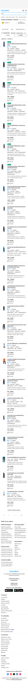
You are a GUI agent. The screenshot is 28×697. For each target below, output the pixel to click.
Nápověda (3, 652)
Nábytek (16, 554)
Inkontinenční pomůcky (6, 534)
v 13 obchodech (10, 118)
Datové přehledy (4, 646)
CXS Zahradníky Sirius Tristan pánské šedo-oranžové (14, 235)
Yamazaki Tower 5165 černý (20, 536)
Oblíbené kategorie (6, 524)
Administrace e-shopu (5, 637)
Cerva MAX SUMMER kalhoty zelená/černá (16, 457)
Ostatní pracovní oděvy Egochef (7, 552)
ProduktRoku (4, 662)
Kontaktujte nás (14, 580)
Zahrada (16, 552)
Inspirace (3, 665)
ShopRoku (3, 660)
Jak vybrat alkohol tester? (6, 566)
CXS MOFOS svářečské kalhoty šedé (15, 398)
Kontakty (3, 599)
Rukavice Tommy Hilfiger (6, 543)
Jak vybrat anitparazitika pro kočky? (7, 564)
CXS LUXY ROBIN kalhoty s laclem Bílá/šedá (16, 343)
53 (21, 515)
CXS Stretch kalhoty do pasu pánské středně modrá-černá (15, 437)
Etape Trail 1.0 (17, 534)
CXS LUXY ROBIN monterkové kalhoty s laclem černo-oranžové (16, 380)
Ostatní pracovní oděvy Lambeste (7, 554)
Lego (16, 551)
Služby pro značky (5, 645)
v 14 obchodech (10, 242)
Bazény (16, 547)
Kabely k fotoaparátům (6, 527)
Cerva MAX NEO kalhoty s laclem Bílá (15, 491)
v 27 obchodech (10, 57)
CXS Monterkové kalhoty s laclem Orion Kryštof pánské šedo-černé (16, 266)
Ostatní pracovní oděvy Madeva (7, 551)
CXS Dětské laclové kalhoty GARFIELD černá (15, 306)
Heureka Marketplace (5, 643)
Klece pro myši (4, 539)
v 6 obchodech (10, 338)
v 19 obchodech (10, 430)
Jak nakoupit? (4, 618)
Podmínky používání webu (16, 679)
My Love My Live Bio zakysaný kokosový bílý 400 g (21, 537)
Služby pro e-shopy (5, 641)
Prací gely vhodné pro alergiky (7, 537)
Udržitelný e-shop (5, 667)
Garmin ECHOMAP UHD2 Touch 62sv (21, 532)
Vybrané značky (5, 547)
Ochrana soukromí (5, 628)
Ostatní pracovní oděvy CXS (7, 556)
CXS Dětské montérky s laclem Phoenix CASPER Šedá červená (16, 167)
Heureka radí (3, 622)
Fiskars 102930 (18, 527)
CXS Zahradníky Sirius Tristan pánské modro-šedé (15, 473)
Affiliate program (4, 648)
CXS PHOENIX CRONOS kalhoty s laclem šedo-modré (16, 146)
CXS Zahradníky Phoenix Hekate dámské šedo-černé (16, 207)
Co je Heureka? (4, 597)
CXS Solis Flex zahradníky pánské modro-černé (16, 247)
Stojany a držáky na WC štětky (7, 529)
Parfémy (16, 545)
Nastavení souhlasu (5, 626)
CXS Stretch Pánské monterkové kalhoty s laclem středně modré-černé (16, 187)
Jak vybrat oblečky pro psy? (7, 562)
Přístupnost (3, 612)
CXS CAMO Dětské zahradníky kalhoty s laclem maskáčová (16, 286)
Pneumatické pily (4, 532)
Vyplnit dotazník (14, 585)
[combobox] (14, 13)
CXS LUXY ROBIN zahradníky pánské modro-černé (17, 44)
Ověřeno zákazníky (5, 658)
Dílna (17, 17)
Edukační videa (4, 650)
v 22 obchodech (10, 159)
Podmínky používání (5, 601)
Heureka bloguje (4, 607)
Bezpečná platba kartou (6, 629)
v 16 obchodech (10, 139)
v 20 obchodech (10, 222)
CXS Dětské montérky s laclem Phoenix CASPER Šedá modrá (16, 64)
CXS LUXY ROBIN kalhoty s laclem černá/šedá (16, 126)
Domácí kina (3, 530)
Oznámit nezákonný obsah (6, 611)
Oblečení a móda (18, 556)
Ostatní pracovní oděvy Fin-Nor (7, 549)
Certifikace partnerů (5, 663)
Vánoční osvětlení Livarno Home (7, 541)
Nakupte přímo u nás (5, 624)
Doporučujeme (18, 541)
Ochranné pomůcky (22, 17)
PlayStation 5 (17, 549)
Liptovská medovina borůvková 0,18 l (21, 530)
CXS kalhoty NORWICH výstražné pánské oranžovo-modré (16, 360)
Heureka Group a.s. (16, 678)
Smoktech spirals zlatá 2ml (20, 529)
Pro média (3, 605)
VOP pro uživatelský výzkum (7, 631)
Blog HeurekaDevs (5, 609)
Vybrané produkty (19, 524)
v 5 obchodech (10, 319)
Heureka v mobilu (4, 620)
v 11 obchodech (10, 181)
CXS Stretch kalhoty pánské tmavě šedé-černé (16, 85)
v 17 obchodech (10, 77)
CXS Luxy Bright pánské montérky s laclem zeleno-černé (16, 325)
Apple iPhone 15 (18, 544)
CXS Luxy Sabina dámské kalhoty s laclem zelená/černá (16, 105)
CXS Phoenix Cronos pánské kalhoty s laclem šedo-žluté (14, 424)
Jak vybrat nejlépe (6, 560)
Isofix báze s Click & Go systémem (7, 536)
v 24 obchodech (10, 410)
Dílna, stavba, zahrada (10, 17)
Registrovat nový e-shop (6, 639)
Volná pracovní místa (5, 603)
